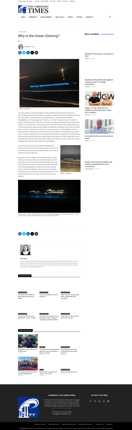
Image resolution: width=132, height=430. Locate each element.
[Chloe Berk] (21, 46)
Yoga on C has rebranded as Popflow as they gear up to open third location (98, 110)
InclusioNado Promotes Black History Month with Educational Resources (69, 351)
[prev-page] (19, 323)
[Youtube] (108, 401)
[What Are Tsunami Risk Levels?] (71, 363)
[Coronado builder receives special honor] (99, 126)
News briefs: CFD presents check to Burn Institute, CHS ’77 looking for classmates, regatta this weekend (49, 317)
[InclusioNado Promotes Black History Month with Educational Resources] (71, 341)
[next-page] (22, 323)
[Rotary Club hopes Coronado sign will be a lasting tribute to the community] (71, 286)
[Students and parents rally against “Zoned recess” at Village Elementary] (99, 70)
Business (87, 114)
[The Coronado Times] (33, 9)
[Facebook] (20, 52)
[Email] (32, 52)
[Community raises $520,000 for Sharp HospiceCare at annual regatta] (28, 286)
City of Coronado (44, 292)
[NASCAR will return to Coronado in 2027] (99, 44)
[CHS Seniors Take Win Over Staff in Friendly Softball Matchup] (28, 363)
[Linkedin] (28, 52)
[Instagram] (95, 401)
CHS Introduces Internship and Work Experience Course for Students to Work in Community (49, 351)
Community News (22, 31)
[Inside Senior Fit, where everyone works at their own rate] (71, 308)
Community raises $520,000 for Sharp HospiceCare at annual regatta (26, 296)
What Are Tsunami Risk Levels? (69, 372)
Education (42, 347)
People (20, 347)
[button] (110, 17)
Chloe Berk (27, 46)
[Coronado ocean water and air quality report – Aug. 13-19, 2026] (28, 308)
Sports (41, 369)
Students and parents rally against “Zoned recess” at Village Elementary (99, 82)
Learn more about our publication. (62, 408)
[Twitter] (24, 52)
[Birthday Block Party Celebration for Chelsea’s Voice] (28, 341)
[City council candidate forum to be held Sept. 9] (49, 286)
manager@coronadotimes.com (62, 414)
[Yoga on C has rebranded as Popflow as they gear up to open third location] (99, 98)
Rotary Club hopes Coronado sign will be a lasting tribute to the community (70, 296)
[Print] (36, 52)
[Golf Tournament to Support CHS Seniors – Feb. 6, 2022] (49, 363)
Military (87, 58)
